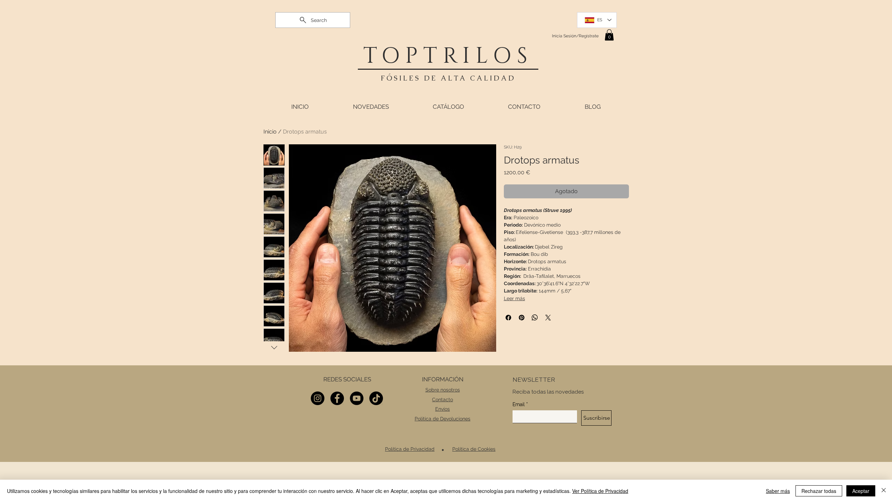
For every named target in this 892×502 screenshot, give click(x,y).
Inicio (270, 131)
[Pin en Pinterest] (521, 317)
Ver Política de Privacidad (600, 490)
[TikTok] (376, 398)
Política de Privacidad (410, 449)
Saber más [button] (778, 490)
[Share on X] (548, 317)
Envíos (442, 409)
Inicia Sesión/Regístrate (575, 35)
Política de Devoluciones (442, 418)
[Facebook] (337, 398)
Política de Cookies (473, 449)
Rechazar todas (818, 490)
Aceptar (860, 490)
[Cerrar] (883, 490)
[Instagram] (317, 398)
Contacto (442, 399)
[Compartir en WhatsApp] (535, 317)
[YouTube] (356, 398)
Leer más (514, 298)
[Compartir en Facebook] (508, 317)
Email (520, 404)
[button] (609, 34)
